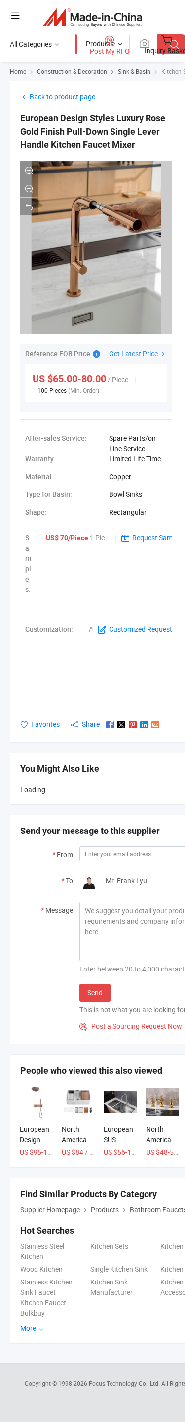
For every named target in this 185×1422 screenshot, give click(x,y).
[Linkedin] (144, 724)
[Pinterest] (133, 724)
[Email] (155, 724)
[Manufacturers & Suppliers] (92, 17)
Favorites (45, 723)
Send (95, 992)
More (28, 1328)
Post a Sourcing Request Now (130, 1026)
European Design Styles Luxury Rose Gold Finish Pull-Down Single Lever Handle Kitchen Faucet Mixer (92, 131)
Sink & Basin (134, 71)
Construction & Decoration (72, 71)
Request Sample (157, 537)
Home (18, 71)
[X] (121, 724)
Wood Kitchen (41, 1269)
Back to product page (62, 96)
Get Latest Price (134, 353)
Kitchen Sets (109, 1245)
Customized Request (140, 629)
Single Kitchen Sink (119, 1269)
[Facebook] (110, 724)
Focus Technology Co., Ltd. (125, 1383)
